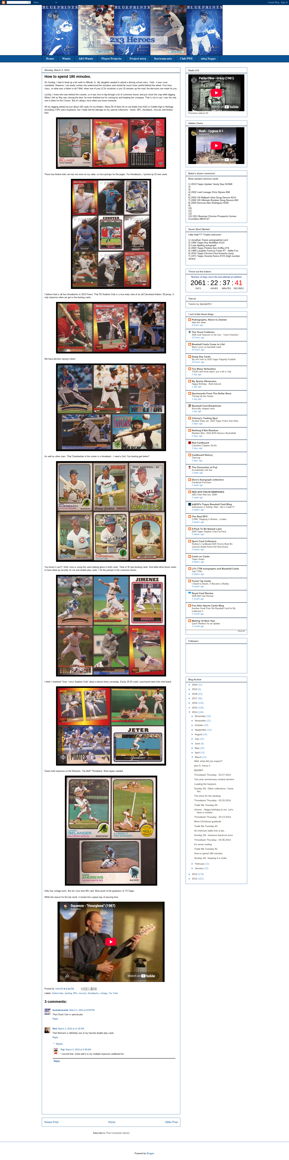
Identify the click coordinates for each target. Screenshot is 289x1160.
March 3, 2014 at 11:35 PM (71, 1028)
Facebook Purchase (201, 482)
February (200, 863)
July (197, 738)
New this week (199, 322)
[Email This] (82, 988)
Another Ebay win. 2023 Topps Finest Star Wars (215, 421)
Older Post (171, 1122)
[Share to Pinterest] (95, 988)
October (199, 725)
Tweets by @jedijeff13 (200, 304)
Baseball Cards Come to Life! (208, 344)
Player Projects (111, 59)
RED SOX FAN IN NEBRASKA (208, 492)
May (197, 748)
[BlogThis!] (85, 988)
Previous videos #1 (198, 113)
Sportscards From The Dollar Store (211, 393)
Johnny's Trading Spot (205, 418)
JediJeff (59, 988)
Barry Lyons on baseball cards (206, 347)
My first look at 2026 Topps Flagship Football (213, 359)
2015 (195, 707)
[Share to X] (89, 988)
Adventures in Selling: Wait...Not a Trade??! (213, 507)
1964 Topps (208, 59)
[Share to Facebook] (92, 988)
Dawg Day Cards (201, 356)
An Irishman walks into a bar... (210, 830)
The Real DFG (200, 516)
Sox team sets (163, 59)
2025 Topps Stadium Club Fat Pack (209, 531)
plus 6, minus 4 (202, 765)
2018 (195, 694)
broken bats (58, 993)
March (198, 757)
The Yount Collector (203, 332)
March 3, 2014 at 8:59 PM (81, 1010)
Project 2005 (138, 59)
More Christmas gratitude (207, 821)
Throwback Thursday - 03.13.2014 (212, 817)
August (199, 734)
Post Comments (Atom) (117, 1133)
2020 (195, 684)
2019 (195, 689)
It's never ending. (203, 844)
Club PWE (186, 59)
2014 (195, 712)
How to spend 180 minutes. (208, 853)
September (201, 729)
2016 (195, 703)
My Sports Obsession (204, 381)
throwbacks (93, 993)
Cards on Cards (201, 556)
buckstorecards (60, 1010)
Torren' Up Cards (201, 581)
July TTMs (197, 571)
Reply (55, 1019)
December (201, 716)
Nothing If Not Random (205, 430)
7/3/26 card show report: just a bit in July (211, 371)
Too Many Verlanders (204, 368)
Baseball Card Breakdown (206, 405)
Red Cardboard (200, 442)
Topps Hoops (198, 559)
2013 (195, 874)
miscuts (82, 993)
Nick (55, 1028)
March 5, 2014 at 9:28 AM (78, 1049)
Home (50, 59)
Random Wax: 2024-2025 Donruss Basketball (214, 433)
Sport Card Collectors (204, 541)
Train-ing (196, 457)
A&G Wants (86, 59)
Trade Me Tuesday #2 (205, 849)
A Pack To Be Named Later (207, 529)
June (198, 743)
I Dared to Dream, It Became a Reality (210, 584)
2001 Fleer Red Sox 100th (204, 494)
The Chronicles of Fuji (204, 467)
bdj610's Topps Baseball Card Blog (212, 504)
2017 (195, 698)
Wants (66, 59)
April (197, 752)
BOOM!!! (198, 770)
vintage (103, 993)
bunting (68, 993)
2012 (195, 878)
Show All (241, 631)
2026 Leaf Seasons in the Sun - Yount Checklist (215, 335)
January (199, 868)
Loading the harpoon (205, 784)
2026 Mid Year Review (202, 596)
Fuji (63, 1049)
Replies (59, 1044)
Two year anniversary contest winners (214, 779)
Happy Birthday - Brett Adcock (206, 384)
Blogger (150, 1153)
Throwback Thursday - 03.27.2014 (212, 774)
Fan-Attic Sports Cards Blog (208, 605)
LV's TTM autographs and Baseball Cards (215, 568)
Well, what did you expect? (208, 761)
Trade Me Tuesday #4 (205, 805)
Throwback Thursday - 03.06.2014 (212, 839)
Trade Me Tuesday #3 (205, 826)
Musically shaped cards (203, 408)
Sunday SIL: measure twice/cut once (213, 835)
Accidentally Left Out (202, 470)
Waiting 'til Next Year (203, 620)
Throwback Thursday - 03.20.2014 (212, 800)
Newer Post (51, 1122)
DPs (75, 993)
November (201, 720)
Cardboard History (202, 455)
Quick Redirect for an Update (206, 623)
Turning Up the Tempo (202, 396)
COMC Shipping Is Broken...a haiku (209, 519)
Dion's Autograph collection (208, 479)
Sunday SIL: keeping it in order (210, 858)
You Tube (113, 993)
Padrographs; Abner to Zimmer (209, 319)
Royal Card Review (202, 593)
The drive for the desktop (207, 796)
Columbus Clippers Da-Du (204, 445)
